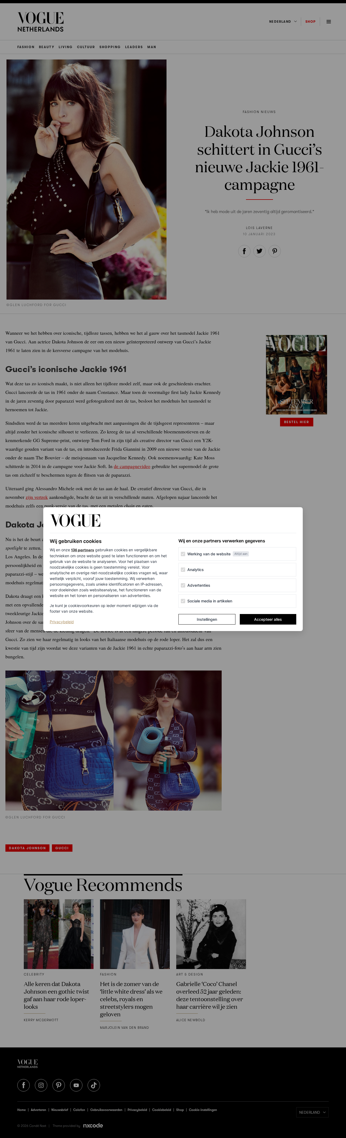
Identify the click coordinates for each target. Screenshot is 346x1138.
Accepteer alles (268, 619)
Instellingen (207, 619)
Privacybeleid (62, 621)
